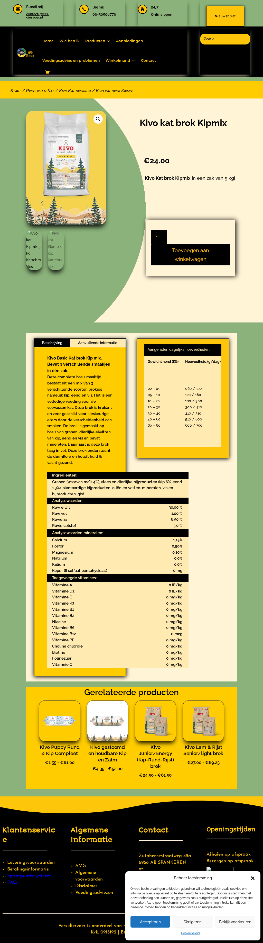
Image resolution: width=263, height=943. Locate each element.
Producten (95, 41)
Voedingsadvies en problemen (71, 60)
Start (15, 90)
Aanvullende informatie (97, 343)
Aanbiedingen (129, 41)
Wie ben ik (69, 41)
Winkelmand (118, 60)
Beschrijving (52, 343)
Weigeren (193, 922)
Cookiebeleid (190, 933)
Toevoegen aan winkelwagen (190, 254)
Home (48, 41)
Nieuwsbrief (225, 16)
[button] (252, 878)
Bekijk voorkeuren (235, 922)
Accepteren (150, 922)
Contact (148, 60)
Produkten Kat (40, 90)
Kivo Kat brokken (75, 90)
